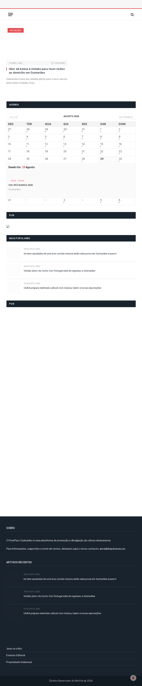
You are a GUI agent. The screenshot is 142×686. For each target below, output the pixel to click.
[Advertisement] (48, 8)
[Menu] (10, 14)
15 (101, 144)
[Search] (132, 14)
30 (65, 129)
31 (83, 129)
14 (83, 144)
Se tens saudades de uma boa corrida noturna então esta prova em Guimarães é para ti (70, 253)
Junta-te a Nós (14, 648)
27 (9, 129)
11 (27, 144)
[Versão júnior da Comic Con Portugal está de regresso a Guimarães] (13, 270)
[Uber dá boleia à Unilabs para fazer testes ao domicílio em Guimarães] (37, 44)
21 (83, 151)
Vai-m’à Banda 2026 (21, 185)
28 (28, 129)
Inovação (15, 30)
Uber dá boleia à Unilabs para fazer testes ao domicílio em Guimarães (37, 70)
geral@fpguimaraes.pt (112, 548)
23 (120, 151)
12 (46, 144)
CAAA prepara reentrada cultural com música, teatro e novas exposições (62, 287)
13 (64, 144)
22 (101, 151)
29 (46, 129)
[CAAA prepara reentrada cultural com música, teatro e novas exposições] (13, 287)
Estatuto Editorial (15, 655)
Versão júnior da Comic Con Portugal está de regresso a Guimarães (59, 270)
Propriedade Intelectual (19, 662)
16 (120, 144)
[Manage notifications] (133, 678)
